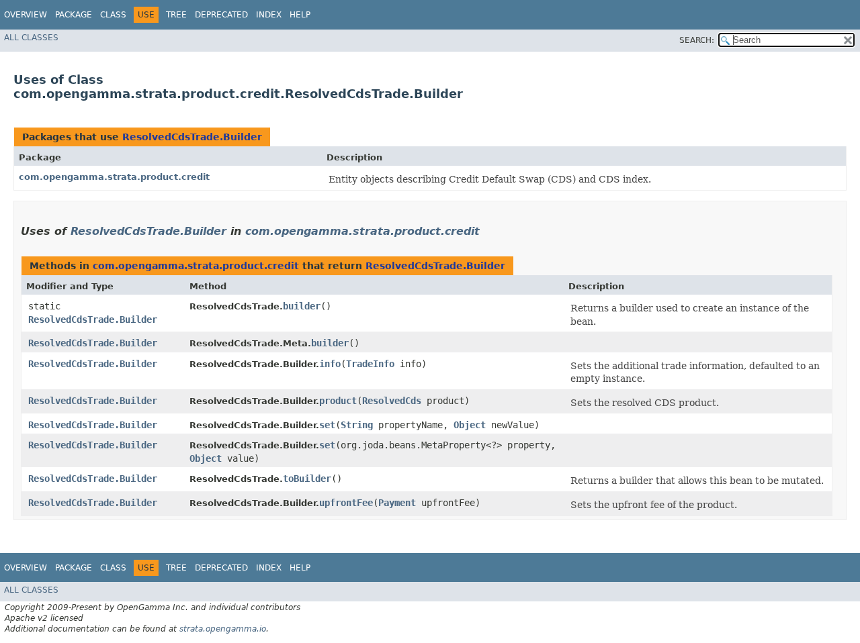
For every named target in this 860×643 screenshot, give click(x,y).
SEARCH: (696, 40)
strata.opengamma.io (222, 629)
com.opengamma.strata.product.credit (114, 177)
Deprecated (221, 14)
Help (300, 14)
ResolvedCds (391, 400)
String (357, 424)
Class (113, 14)
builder (301, 306)
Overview (25, 14)
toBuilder (307, 478)
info (330, 363)
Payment (397, 502)
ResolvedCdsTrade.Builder (192, 137)
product (338, 400)
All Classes (31, 37)
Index (269, 14)
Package (73, 14)
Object (470, 424)
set (327, 424)
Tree (176, 14)
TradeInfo (370, 363)
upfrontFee (346, 502)
